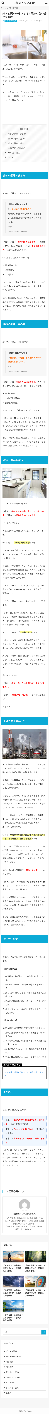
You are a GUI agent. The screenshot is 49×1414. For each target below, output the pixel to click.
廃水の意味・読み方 (17, 139)
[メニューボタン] (46, 3)
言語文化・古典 (12, 1388)
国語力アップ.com (24, 3)
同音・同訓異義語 (10, 21)
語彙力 (8, 1393)
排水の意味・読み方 (17, 134)
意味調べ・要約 (12, 1372)
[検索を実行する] (43, 1332)
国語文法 (9, 1367)
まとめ (11, 157)
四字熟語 (9, 1362)
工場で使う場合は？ (17, 148)
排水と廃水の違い (16, 143)
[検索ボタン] (3, 3)
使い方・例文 (14, 153)
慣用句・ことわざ (13, 1377)
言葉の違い (10, 1383)
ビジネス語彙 (11, 1351)
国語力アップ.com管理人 (24, 1214)
